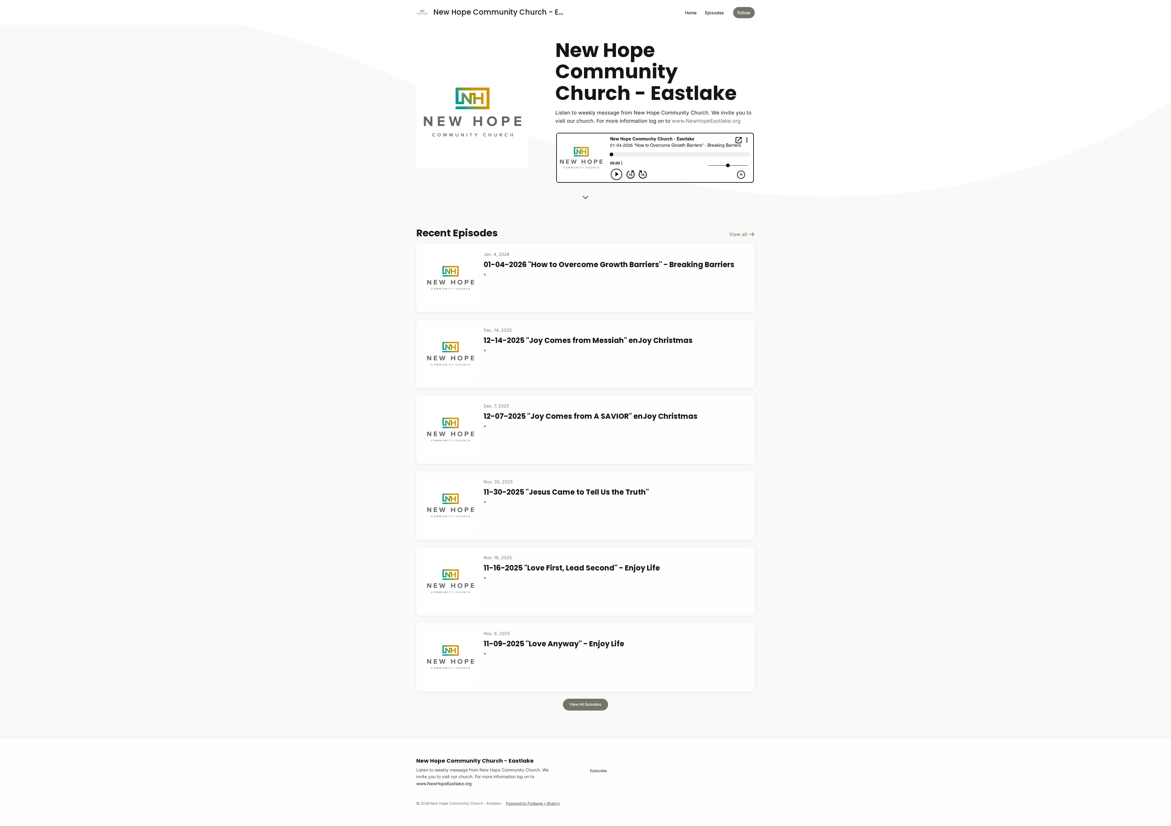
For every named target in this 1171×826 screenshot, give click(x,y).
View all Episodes (585, 704)
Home (691, 12)
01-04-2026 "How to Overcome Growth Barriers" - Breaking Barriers (609, 264)
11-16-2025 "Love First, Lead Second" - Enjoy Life (572, 568)
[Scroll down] (585, 195)
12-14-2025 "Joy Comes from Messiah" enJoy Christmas (588, 340)
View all (739, 234)
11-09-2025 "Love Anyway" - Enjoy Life (554, 644)
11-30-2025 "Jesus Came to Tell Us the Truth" (566, 492)
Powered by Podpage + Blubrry (533, 803)
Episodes (714, 12)
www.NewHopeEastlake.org (706, 121)
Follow (743, 12)
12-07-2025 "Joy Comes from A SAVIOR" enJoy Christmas (590, 416)
